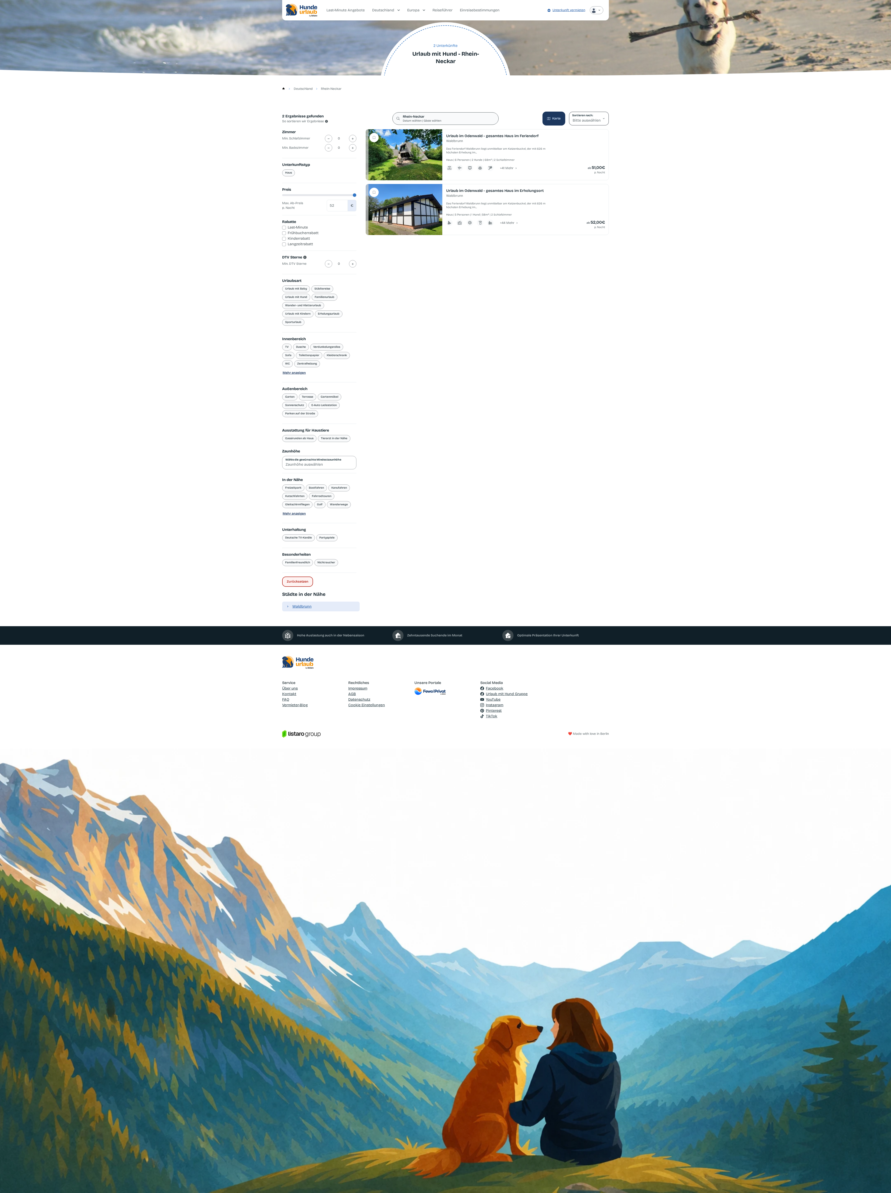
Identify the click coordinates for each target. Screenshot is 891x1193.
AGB (352, 694)
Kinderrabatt (299, 238)
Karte (556, 118)
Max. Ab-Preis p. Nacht (292, 205)
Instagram (494, 705)
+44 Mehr (507, 223)
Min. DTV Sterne (294, 264)
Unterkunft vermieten (568, 10)
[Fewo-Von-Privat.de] (445, 691)
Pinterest (494, 710)
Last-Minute (298, 227)
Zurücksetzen (297, 582)
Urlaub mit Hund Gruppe (507, 694)
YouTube (493, 699)
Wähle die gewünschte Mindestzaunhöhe (313, 459)
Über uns (290, 688)
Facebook (494, 688)
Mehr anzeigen (294, 373)
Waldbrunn (302, 606)
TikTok (491, 716)
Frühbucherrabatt (303, 233)
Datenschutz (359, 699)
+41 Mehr (506, 168)
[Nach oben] (880, 1182)
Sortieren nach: (582, 115)
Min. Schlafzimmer (296, 138)
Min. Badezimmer (295, 148)
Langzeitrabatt (300, 244)
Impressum (357, 688)
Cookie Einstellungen (366, 705)
